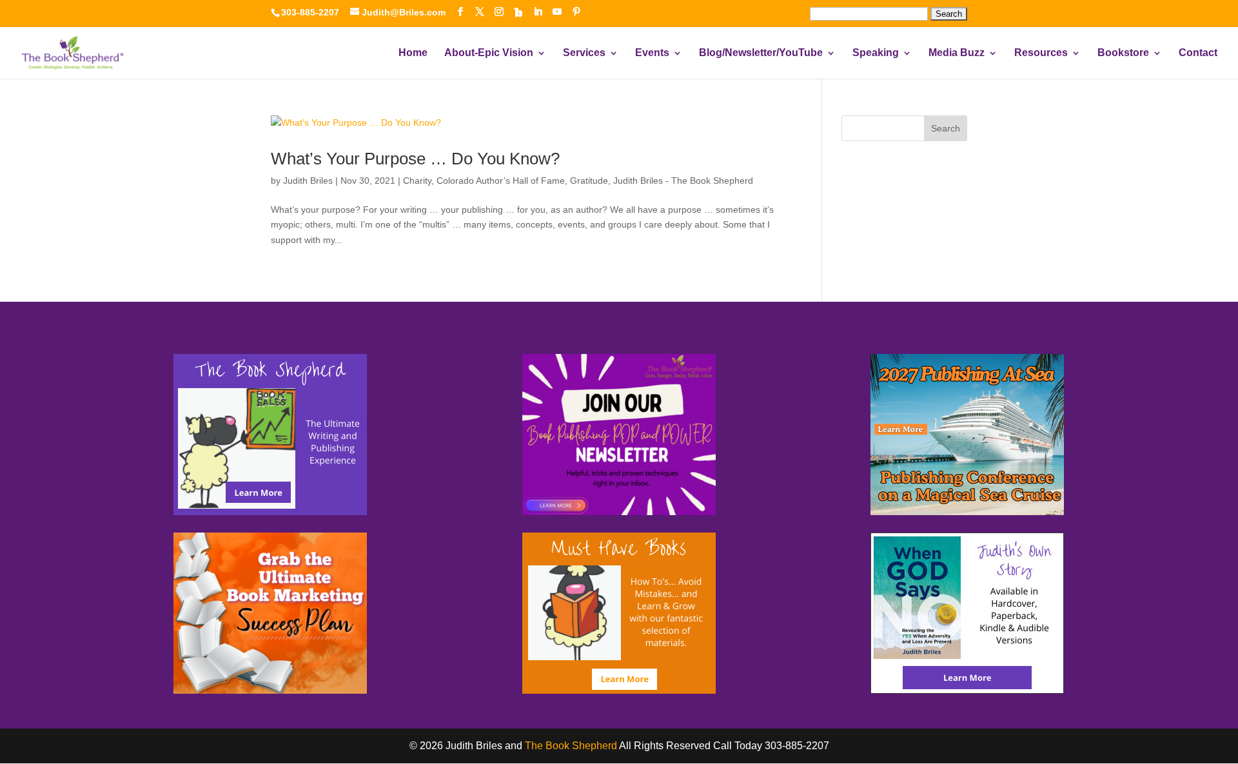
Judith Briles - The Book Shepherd (683, 180)
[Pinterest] (576, 12)
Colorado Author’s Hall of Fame (501, 180)
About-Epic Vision (488, 53)
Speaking (875, 53)
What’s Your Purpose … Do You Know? (415, 158)
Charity (417, 180)
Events (652, 53)
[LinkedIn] (537, 12)
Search (945, 128)
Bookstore (1123, 53)
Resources (1041, 53)
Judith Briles (308, 180)
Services (584, 53)
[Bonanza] (518, 12)
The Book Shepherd (571, 745)
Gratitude (589, 180)
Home (412, 53)
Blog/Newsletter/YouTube (761, 53)
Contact (1198, 53)
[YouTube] (557, 12)
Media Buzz (956, 53)
